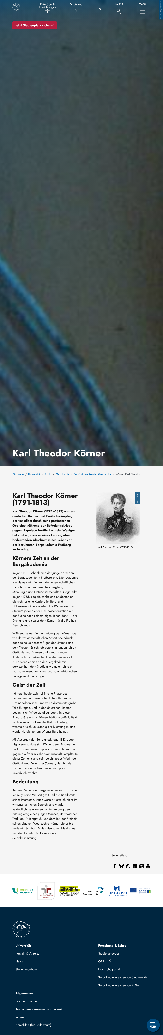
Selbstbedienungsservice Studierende (122, 977)
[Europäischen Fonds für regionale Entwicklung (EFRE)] (140, 891)
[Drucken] (148, 866)
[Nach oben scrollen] (153, 1009)
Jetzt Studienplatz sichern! (35, 25)
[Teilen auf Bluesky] (121, 866)
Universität (34, 474)
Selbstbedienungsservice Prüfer (119, 985)
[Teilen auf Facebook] (114, 866)
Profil (48, 474)
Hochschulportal (109, 969)
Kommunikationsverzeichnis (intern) (39, 1009)
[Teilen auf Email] (141, 866)
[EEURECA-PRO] (117, 891)
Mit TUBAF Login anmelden (36, 1026)
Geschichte (62, 474)
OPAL (102, 961)
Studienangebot (108, 953)
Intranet (20, 1017)
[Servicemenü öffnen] (153, 1025)
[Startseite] (16, 7)
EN (99, 9)
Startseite (18, 474)
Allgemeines (24, 993)
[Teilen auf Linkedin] (135, 866)
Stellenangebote (26, 969)
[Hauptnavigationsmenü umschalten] (142, 12)
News (19, 961)
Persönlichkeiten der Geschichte (92, 474)
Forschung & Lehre (112, 945)
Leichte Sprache (26, 1001)
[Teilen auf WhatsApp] (128, 866)
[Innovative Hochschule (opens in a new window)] (93, 891)
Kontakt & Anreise (27, 953)
